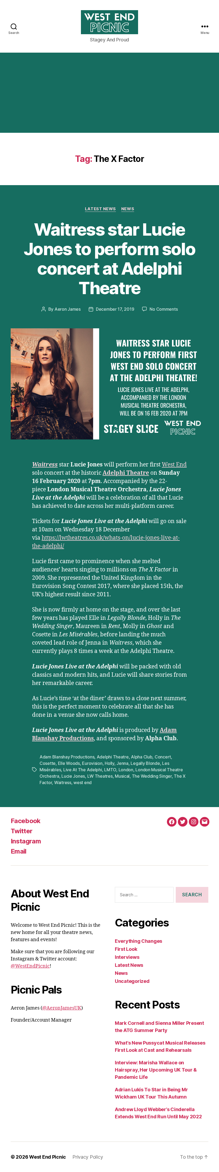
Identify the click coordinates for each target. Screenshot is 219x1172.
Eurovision (92, 763)
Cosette (48, 763)
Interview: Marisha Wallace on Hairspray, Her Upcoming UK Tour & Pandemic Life (156, 1070)
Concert (163, 757)
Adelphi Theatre (126, 473)
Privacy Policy (87, 1157)
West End (174, 464)
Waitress (62, 782)
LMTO (110, 769)
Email (18, 851)
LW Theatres (100, 776)
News (127, 209)
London (126, 769)
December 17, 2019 (115, 309)
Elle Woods (69, 763)
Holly (109, 763)
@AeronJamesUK (61, 1008)
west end (82, 782)
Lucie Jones (73, 776)
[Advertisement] (109, 92)
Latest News (100, 209)
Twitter (21, 831)
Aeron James (67, 309)
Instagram (26, 841)
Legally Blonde (145, 763)
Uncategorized (132, 981)
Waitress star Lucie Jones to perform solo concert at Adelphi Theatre (109, 258)
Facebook (26, 821)
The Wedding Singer (152, 776)
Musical (122, 776)
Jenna (122, 763)
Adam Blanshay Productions (67, 757)
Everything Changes (138, 941)
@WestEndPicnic (30, 966)
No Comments (164, 309)
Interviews (127, 957)
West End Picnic (47, 1157)
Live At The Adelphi (82, 769)
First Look (126, 949)
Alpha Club (141, 757)
